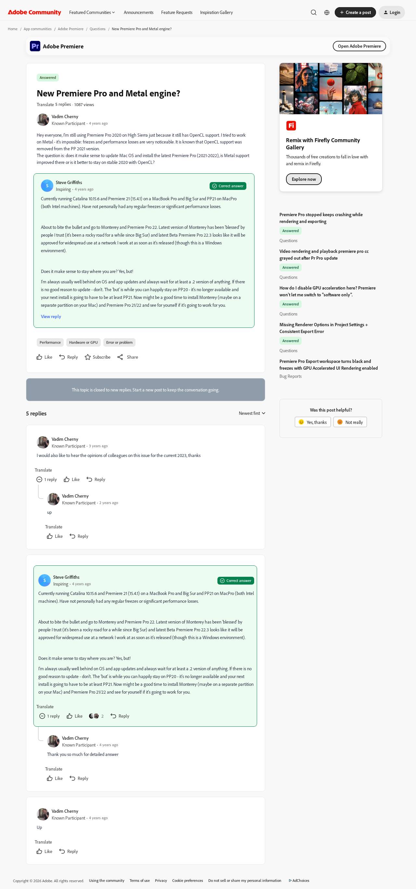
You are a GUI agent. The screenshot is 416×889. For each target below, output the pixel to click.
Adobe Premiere (71, 28)
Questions (98, 28)
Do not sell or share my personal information (244, 880)
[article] (145, 460)
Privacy (161, 880)
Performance (50, 342)
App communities (38, 28)
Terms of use (140, 880)
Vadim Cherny (65, 116)
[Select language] (327, 12)
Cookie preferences (187, 880)
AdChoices (300, 880)
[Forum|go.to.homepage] (34, 12)
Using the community (106, 880)
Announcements (138, 12)
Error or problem (119, 342)
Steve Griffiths (69, 182)
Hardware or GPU (83, 342)
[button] (355, 12)
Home (13, 28)
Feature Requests (176, 12)
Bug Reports (291, 376)
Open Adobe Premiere (359, 46)
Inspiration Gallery (216, 12)
